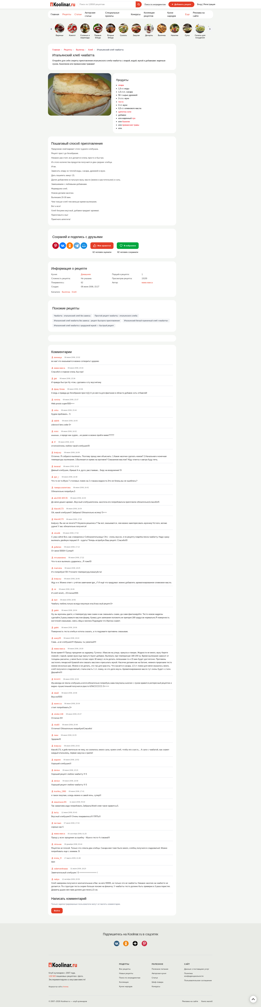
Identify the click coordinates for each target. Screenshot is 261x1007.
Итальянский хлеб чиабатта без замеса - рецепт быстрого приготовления (87, 320)
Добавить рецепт (181, 4)
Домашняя (86, 274)
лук (133, 118)
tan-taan (57, 823)
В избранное (130, 246)
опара (121, 85)
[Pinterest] (55, 245)
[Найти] (139, 4)
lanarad (57, 466)
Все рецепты (124, 969)
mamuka (58, 568)
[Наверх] (253, 999)
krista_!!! (58, 858)
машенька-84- (60, 802)
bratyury (57, 452)
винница (58, 357)
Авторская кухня (159, 973)
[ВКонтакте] (62, 245)
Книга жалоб (206, 1001)
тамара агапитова (62, 487)
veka (56, 410)
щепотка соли (124, 112)
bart (55, 600)
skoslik (57, 533)
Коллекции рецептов (149, 14)
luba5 (56, 693)
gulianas (57, 547)
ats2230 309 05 (61, 498)
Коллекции (124, 982)
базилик (126, 121)
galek (56, 610)
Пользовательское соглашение (198, 980)
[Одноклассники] (69, 245)
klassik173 (58, 508)
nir (55, 589)
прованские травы (130, 125)
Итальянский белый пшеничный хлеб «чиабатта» (146, 320)
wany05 (57, 638)
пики (56, 735)
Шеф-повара (157, 982)
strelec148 (58, 714)
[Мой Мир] (84, 245)
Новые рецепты (126, 973)
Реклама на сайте (199, 14)
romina (57, 399)
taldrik (56, 421)
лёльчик (58, 844)
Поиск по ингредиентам (155, 4)
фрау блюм (59, 389)
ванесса (58, 703)
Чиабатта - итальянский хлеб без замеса (72, 316)
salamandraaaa (61, 868)
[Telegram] (77, 245)
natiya (56, 879)
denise (57, 770)
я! (55, 442)
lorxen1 (57, 679)
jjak (55, 378)
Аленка (65, 987)
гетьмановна (60, 557)
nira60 (56, 724)
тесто (120, 102)
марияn (57, 760)
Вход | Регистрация (206, 4)
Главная (55, 14)
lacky (56, 812)
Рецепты (66, 14)
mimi (56, 431)
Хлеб (74, 292)
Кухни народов (171, 14)
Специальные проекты (112, 14)
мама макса (59, 368)
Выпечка (66, 292)
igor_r (56, 477)
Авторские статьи (90, 14)
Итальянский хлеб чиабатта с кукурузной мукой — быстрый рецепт (84, 325)
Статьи (155, 978)
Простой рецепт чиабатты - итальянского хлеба (116, 316)
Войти (57, 911)
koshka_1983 (60, 791)
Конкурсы (136, 14)
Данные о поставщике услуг (196, 969)
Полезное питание (160, 969)
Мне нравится (104, 246)
